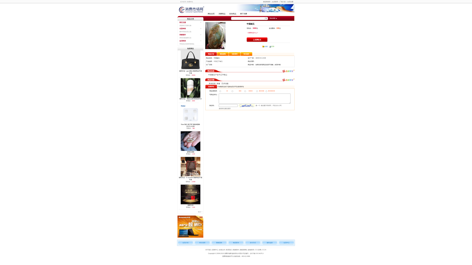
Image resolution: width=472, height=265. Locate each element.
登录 (229, 108)
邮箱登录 (251, 250)
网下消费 (243, 14)
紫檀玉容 (190, 205)
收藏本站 (190, 2)
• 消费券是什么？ (252, 33)
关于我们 (208, 250)
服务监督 (270, 243)
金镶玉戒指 (190, 152)
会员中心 (286, 243)
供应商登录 (266, 2)
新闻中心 (215, 250)
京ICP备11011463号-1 (257, 253)
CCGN (264, 250)
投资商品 (232, 14)
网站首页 (211, 14)
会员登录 (275, 2)
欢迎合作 (222, 250)
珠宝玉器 (182, 22)
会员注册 (290, 2)
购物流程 (219, 243)
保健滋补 (182, 35)
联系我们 (229, 250)
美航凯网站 (243, 250)
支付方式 (253, 243)
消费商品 (222, 14)
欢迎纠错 (278, 65)
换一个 (258, 105)
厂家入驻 (283, 2)
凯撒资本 (236, 250)
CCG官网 (258, 250)
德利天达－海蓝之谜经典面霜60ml (190, 99)
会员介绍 (185, 243)
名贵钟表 (182, 28)
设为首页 (183, 2)
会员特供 (182, 41)
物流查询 (236, 243)
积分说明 (202, 243)
